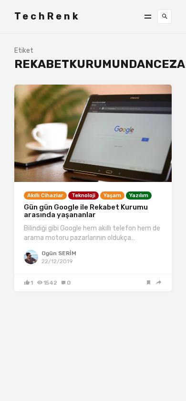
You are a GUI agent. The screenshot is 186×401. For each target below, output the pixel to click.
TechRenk (47, 16)
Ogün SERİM (58, 253)
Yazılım (138, 195)
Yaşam (112, 195)
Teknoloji (83, 195)
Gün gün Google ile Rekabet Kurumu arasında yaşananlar (86, 211)
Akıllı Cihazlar (45, 195)
